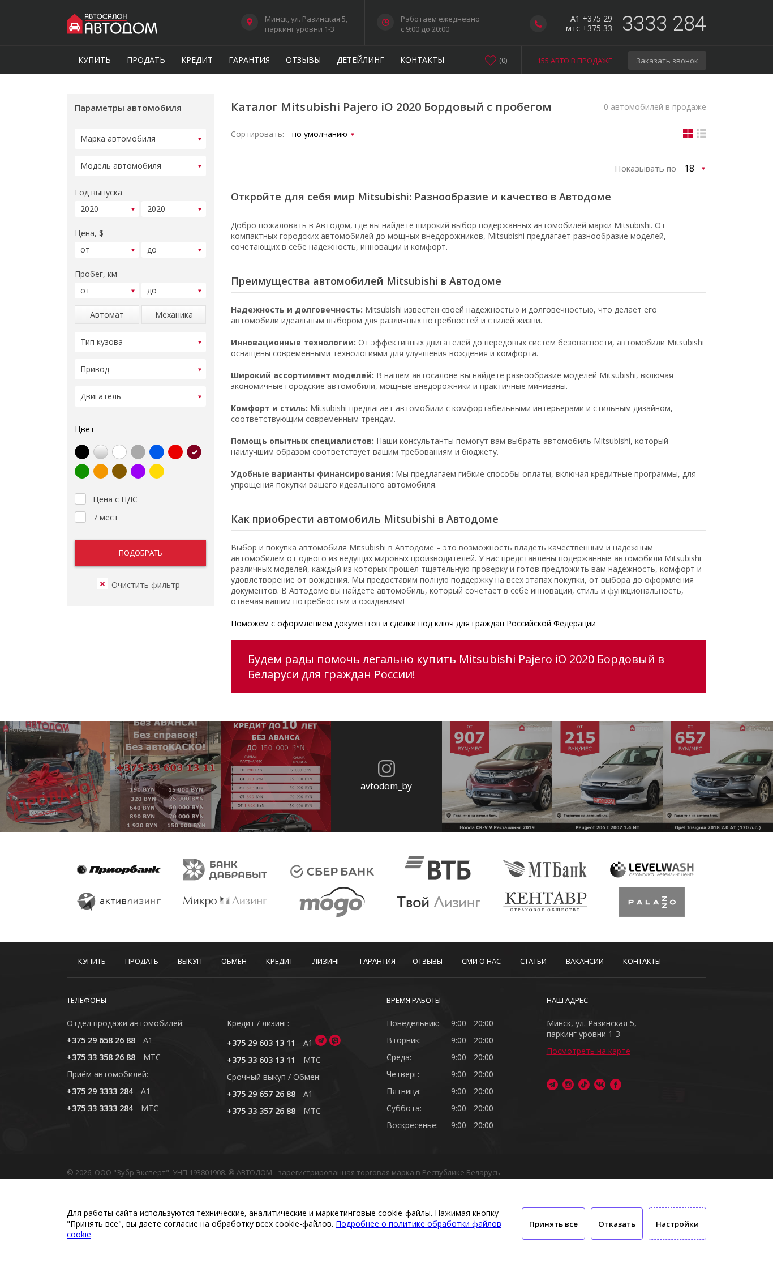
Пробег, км (96, 273)
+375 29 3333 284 (100, 1091)
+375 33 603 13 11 (261, 1059)
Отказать (616, 1224)
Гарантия (249, 59)
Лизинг (326, 961)
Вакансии (585, 961)
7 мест (105, 517)
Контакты (422, 59)
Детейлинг (360, 59)
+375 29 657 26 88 (261, 1093)
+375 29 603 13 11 (261, 1043)
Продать (146, 59)
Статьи (533, 961)
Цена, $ (89, 233)
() (503, 60)
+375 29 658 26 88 (101, 1040)
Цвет (85, 429)
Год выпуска (98, 192)
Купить (94, 59)
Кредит (197, 59)
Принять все (553, 1224)
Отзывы (303, 59)
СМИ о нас (481, 961)
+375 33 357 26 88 (261, 1110)
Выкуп (190, 961)
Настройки (677, 1224)
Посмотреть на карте (588, 1050)
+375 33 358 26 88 (101, 1057)
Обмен (234, 961)
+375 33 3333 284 (100, 1108)
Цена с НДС (115, 499)
